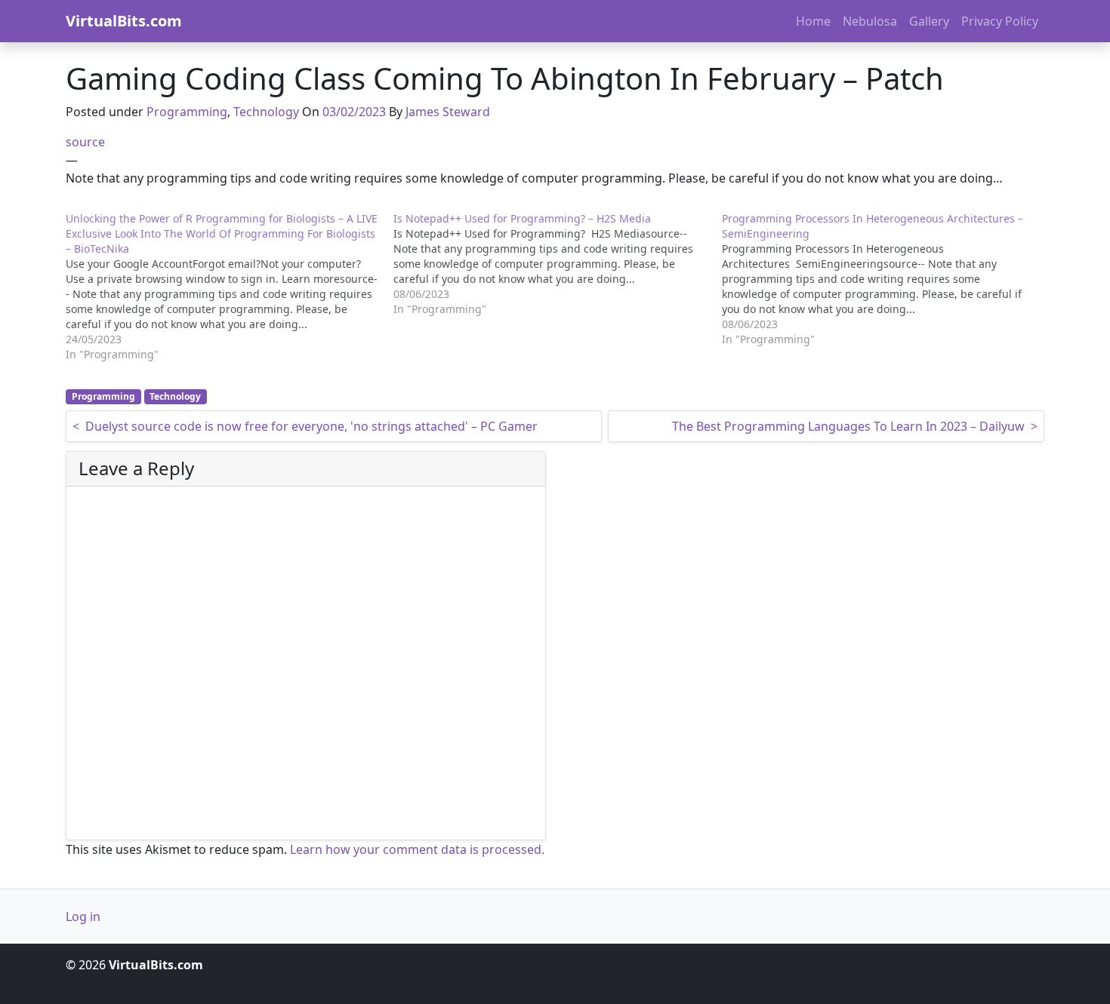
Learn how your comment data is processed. (417, 849)
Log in (83, 916)
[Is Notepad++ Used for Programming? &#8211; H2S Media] (557, 264)
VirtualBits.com (124, 21)
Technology (266, 111)
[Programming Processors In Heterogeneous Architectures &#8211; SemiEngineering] (886, 279)
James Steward (447, 111)
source (85, 142)
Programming (186, 111)
